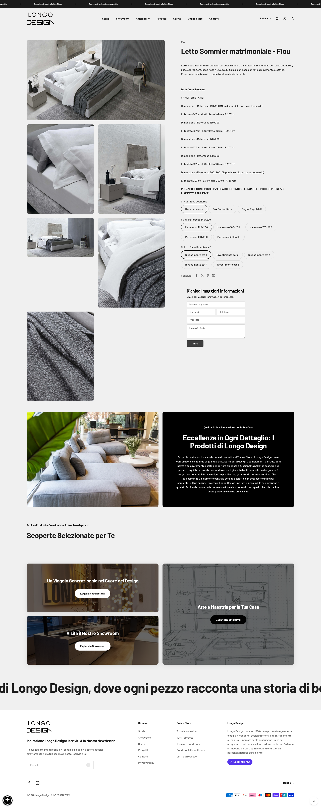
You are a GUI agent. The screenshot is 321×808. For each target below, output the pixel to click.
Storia (105, 18)
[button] (7, 800)
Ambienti (141, 18)
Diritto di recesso (187, 756)
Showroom (122, 18)
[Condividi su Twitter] (202, 275)
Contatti (214, 18)
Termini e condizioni (188, 743)
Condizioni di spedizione (191, 750)
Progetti (162, 18)
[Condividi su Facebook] (196, 275)
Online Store (195, 18)
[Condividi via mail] (214, 275)
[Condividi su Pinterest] (208, 275)
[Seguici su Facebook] (29, 783)
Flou (183, 42)
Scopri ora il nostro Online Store (26, 4)
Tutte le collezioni (187, 731)
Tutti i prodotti (185, 737)
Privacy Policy (146, 762)
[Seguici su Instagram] (37, 783)
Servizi (177, 18)
